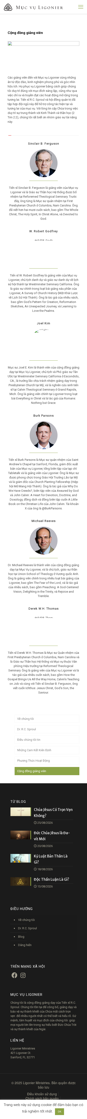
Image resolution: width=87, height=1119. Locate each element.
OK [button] (59, 1111)
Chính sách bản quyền (42, 1098)
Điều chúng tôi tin (28, 739)
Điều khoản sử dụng (42, 1094)
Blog (21, 936)
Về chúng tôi (25, 719)
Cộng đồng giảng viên (31, 771)
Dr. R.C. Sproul (26, 729)
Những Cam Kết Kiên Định (34, 750)
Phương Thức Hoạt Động (33, 760)
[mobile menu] (81, 7)
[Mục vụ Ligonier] (38, 7)
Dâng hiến (25, 945)
